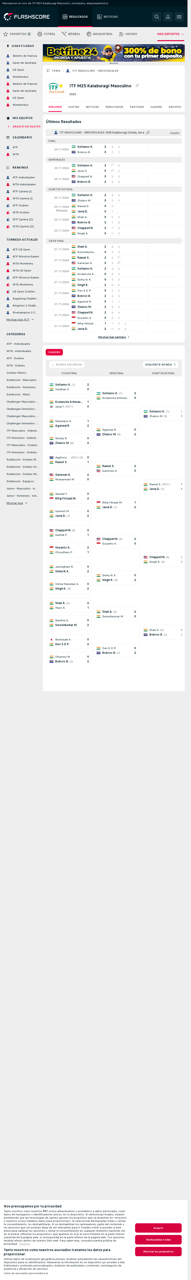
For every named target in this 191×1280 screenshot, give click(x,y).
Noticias (92, 107)
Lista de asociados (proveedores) (26, 1273)
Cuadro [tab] (54, 352)
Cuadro (156, 107)
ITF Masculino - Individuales (95, 70)
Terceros (24, 1243)
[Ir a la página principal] (30, 17)
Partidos (137, 107)
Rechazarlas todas (158, 1239)
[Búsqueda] (156, 16)
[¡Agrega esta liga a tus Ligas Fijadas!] (137, 85)
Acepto (158, 1228)
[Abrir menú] (179, 16)
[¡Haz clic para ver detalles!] (114, 149)
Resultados (114, 107)
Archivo (175, 107)
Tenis (56, 70)
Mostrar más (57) (18, 319)
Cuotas (73, 107)
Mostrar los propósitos (158, 1251)
